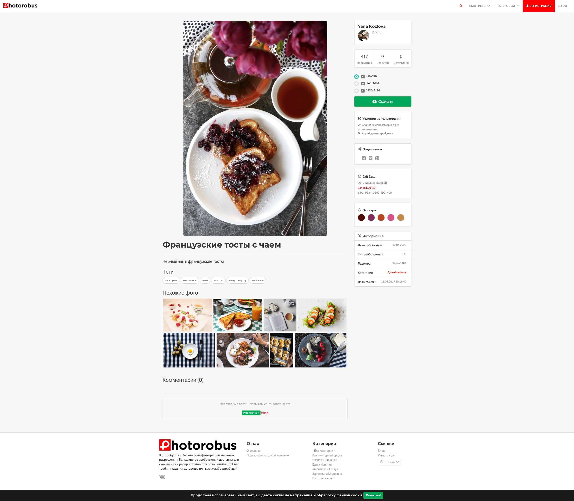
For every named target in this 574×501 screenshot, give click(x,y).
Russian (389, 462)
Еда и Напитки (397, 272)
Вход (562, 6)
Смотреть (477, 6)
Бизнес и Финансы (324, 460)
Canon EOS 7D (366, 187)
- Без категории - (323, 450)
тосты (218, 280)
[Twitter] (370, 158)
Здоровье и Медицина (327, 473)
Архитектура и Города (327, 455)
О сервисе (254, 450)
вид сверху (237, 280)
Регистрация (540, 6)
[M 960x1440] (356, 83)
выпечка (190, 280)
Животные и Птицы (325, 469)
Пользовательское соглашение (268, 455)
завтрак (171, 280)
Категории (506, 6)
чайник (257, 280)
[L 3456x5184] (356, 91)
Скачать (385, 101)
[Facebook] (364, 158)
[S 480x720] (356, 76)
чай (205, 280)
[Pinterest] (377, 158)
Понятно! (373, 495)
